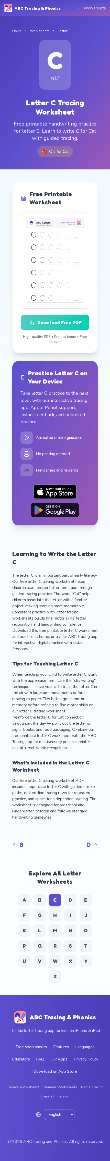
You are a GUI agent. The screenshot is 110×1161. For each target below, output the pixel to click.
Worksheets (40, 31)
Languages (85, 1047)
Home (17, 31)
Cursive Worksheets (23, 1087)
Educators (21, 1059)
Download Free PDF (59, 322)
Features (61, 1047)
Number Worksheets (60, 1087)
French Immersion (55, 1096)
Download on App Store (55, 1071)
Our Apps (59, 1059)
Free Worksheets (31, 1047)
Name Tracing (92, 1087)
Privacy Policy (86, 1059)
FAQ (40, 1059)
